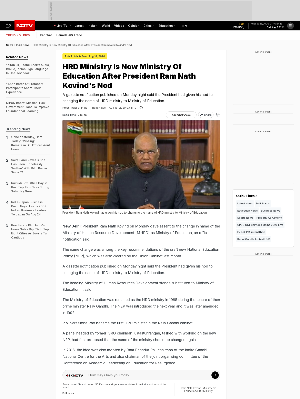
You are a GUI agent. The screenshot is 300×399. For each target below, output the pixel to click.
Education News (247, 210)
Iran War (46, 35)
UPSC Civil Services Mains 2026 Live (260, 224)
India (91, 25)
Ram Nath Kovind (191, 388)
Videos (119, 25)
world (65, 387)
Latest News (245, 203)
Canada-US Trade (69, 35)
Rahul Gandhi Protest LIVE (253, 239)
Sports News (245, 217)
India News (99, 107)
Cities (147, 25)
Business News (270, 210)
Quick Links (245, 196)
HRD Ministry (205, 390)
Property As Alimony (269, 217)
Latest (79, 25)
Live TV (62, 25)
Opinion (133, 25)
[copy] (218, 115)
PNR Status (263, 203)
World (106, 25)
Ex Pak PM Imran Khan (251, 232)
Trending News (18, 129)
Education (166, 25)
